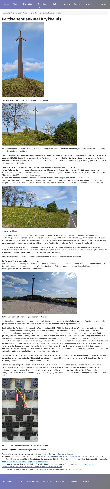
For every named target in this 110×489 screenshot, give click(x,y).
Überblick (27, 4)
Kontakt (20, 481)
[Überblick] (24, 7)
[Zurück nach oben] (106, 485)
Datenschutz (73, 481)
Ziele (15, 4)
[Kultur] (54, 7)
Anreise (89, 4)
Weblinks (60, 481)
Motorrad (103, 4)
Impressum (47, 481)
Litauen (6, 4)
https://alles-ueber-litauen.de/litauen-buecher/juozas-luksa (57, 469)
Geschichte (42, 4)
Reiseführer (8, 481)
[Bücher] (75, 7)
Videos (67, 4)
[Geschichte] (39, 7)
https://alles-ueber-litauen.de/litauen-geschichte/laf (62, 456)
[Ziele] (14, 7)
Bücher (77, 4)
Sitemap (86, 481)
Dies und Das (33, 481)
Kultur (55, 4)
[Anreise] (87, 7)
